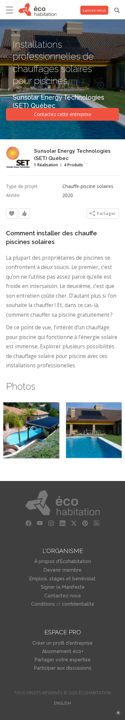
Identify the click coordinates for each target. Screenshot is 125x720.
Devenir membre (63, 570)
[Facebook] (28, 523)
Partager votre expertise (63, 659)
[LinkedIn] (62, 523)
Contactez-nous (62, 595)
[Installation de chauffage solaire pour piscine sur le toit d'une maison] (94, 430)
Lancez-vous (94, 10)
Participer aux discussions (62, 668)
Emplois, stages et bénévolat (62, 578)
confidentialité (78, 604)
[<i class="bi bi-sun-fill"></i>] (118, 713)
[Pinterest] (85, 523)
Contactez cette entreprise (62, 114)
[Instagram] (51, 523)
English (62, 703)
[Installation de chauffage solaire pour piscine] (31, 430)
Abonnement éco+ (62, 651)
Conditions (43, 604)
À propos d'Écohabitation (62, 561)
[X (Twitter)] (74, 523)
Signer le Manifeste (63, 587)
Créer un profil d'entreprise (62, 643)
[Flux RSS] (96, 523)
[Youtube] (40, 523)
